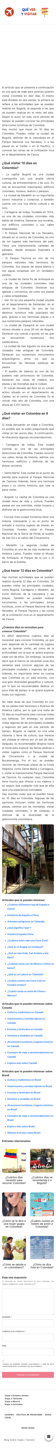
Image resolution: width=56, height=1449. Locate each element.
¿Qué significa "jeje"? (19, 927)
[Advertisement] (28, 54)
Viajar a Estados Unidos (17, 1395)
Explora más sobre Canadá (22, 1063)
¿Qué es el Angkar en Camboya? (25, 947)
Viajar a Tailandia (13, 1398)
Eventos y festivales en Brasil (23, 1092)
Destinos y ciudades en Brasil (23, 1099)
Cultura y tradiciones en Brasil (24, 1079)
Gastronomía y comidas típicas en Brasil (29, 1086)
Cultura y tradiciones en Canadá (25, 1012)
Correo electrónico (14, 1331)
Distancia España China (20, 934)
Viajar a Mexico (12, 1401)
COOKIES (10, 1415)
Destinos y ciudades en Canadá (24, 1035)
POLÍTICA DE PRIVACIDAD (29, 1415)
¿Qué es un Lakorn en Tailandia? (25, 974)
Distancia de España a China (23, 915)
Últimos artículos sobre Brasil (24, 1132)
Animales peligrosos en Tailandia (25, 921)
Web (4, 1346)
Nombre (7, 1317)
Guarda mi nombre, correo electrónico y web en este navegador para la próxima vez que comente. (28, 1365)
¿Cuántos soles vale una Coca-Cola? (27, 940)
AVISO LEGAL (28, 1428)
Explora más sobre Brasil (21, 1126)
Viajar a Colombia (14, 1404)
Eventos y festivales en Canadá (24, 1029)
